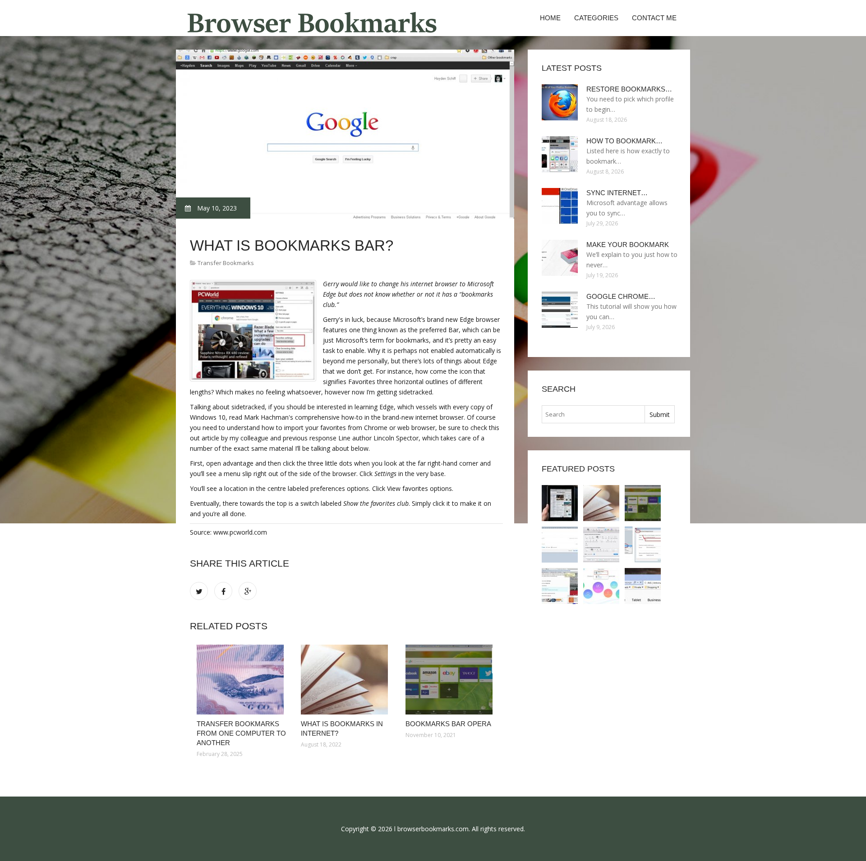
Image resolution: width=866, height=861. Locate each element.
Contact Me (654, 18)
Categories (596, 18)
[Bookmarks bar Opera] (450, 679)
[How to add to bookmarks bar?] (601, 545)
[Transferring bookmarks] (643, 586)
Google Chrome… (620, 296)
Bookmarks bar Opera (448, 724)
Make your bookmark (627, 244)
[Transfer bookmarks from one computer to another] (242, 679)
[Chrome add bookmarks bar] (643, 545)
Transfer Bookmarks (226, 263)
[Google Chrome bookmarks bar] (560, 586)
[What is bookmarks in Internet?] (346, 679)
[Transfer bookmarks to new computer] (601, 586)
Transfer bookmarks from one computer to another (241, 733)
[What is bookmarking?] (560, 545)
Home (550, 18)
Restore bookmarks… (629, 89)
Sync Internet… (617, 193)
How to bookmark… (624, 141)
